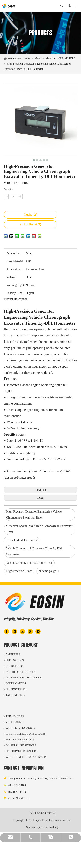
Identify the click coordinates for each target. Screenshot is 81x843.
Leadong (53, 827)
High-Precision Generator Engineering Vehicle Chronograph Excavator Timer (34, 514)
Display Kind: (15, 293)
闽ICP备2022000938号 (42, 813)
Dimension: (13, 253)
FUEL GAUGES (15, 660)
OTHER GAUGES (16, 683)
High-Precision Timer (19, 571)
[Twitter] (22, 631)
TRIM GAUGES (15, 716)
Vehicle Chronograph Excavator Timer (29, 562)
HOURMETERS (15, 666)
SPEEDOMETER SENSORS (21, 751)
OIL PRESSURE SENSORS (21, 745)
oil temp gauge (47, 571)
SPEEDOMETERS (16, 689)
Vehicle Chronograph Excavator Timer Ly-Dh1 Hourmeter (34, 551)
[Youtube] (30, 631)
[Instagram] (38, 631)
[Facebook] (6, 631)
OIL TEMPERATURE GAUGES (23, 677)
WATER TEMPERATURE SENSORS (26, 757)
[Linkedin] (14, 631)
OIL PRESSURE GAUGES (20, 672)
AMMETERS (13, 654)
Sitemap (30, 827)
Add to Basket (28, 224)
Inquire (28, 214)
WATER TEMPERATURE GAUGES (26, 733)
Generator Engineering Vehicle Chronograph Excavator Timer (39, 528)
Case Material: (15, 261)
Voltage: (11, 277)
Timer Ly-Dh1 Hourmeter (21, 540)
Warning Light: (16, 285)
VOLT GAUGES (15, 722)
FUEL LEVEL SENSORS (20, 739)
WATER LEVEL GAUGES (20, 728)
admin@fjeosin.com (18, 798)
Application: (14, 269)
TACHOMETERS (15, 695)
